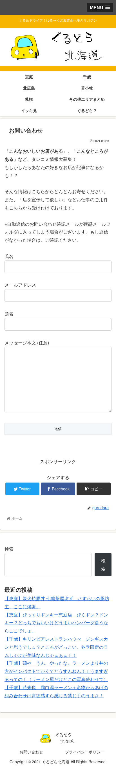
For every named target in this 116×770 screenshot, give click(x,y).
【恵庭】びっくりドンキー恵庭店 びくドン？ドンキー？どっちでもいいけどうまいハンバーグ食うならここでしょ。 (56, 622)
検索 (9, 549)
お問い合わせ (31, 752)
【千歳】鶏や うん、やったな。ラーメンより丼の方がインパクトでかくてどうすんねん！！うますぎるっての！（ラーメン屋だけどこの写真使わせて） (56, 671)
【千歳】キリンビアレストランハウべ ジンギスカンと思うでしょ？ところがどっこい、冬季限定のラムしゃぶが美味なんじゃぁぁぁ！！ (56, 647)
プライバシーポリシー (84, 752)
